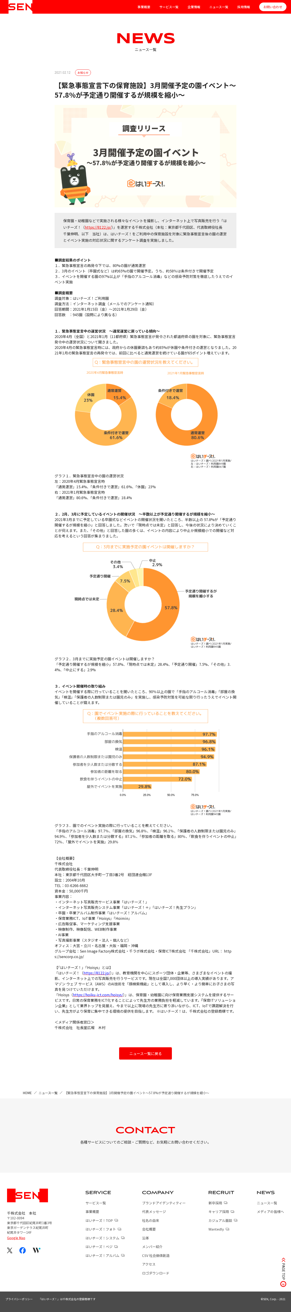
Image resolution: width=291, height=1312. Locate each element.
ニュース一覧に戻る (145, 1053)
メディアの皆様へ (270, 1211)
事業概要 (144, 7)
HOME (27, 1093)
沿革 (145, 1238)
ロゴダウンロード (155, 1273)
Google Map (16, 1238)
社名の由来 (150, 1220)
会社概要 (149, 1229)
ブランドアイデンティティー (164, 1202)
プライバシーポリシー (19, 1299)
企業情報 (194, 7)
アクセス (149, 1264)
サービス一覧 (168, 7)
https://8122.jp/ (98, 227)
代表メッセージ (154, 1211)
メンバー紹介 (152, 1246)
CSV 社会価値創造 (156, 1255)
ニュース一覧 (218, 7)
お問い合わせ (272, 7)
